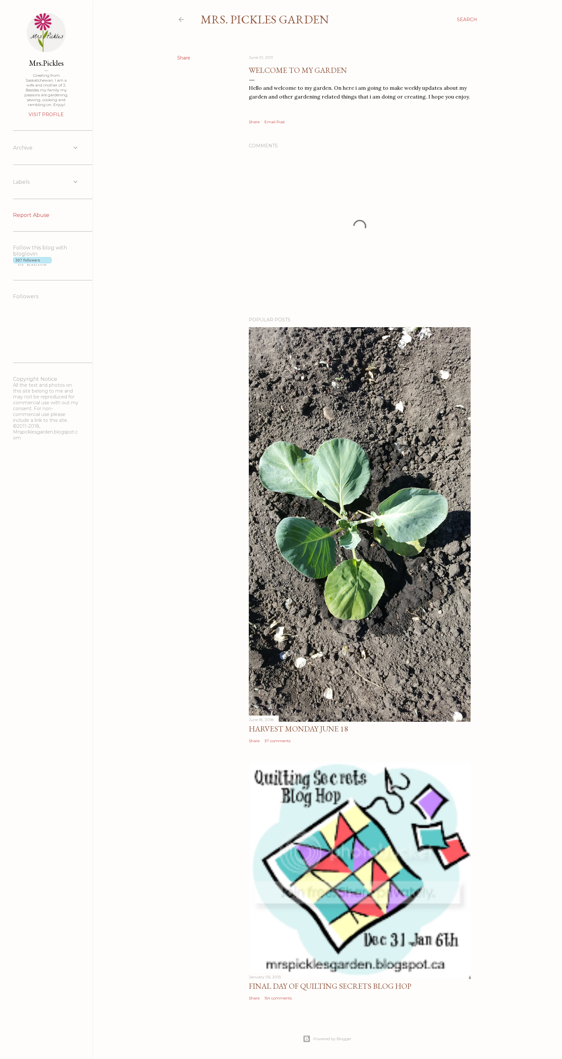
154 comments (278, 998)
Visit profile (46, 114)
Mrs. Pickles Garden (265, 19)
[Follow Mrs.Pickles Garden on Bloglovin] (32, 264)
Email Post (274, 121)
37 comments (277, 740)
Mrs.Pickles (46, 63)
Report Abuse (31, 215)
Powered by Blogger (332, 1038)
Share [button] (183, 58)
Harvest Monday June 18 (298, 729)
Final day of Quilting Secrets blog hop (330, 986)
